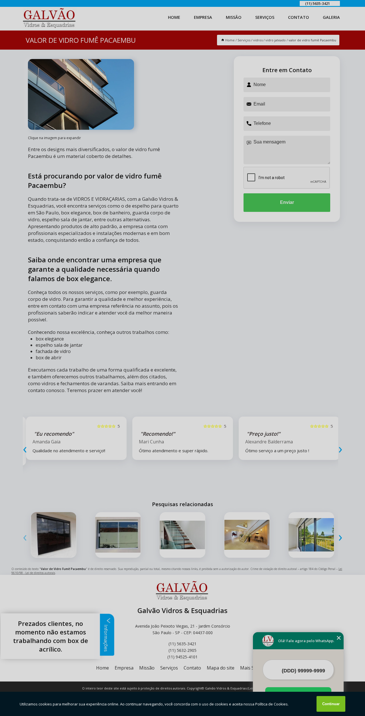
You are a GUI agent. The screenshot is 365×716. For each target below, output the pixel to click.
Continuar (331, 704)
